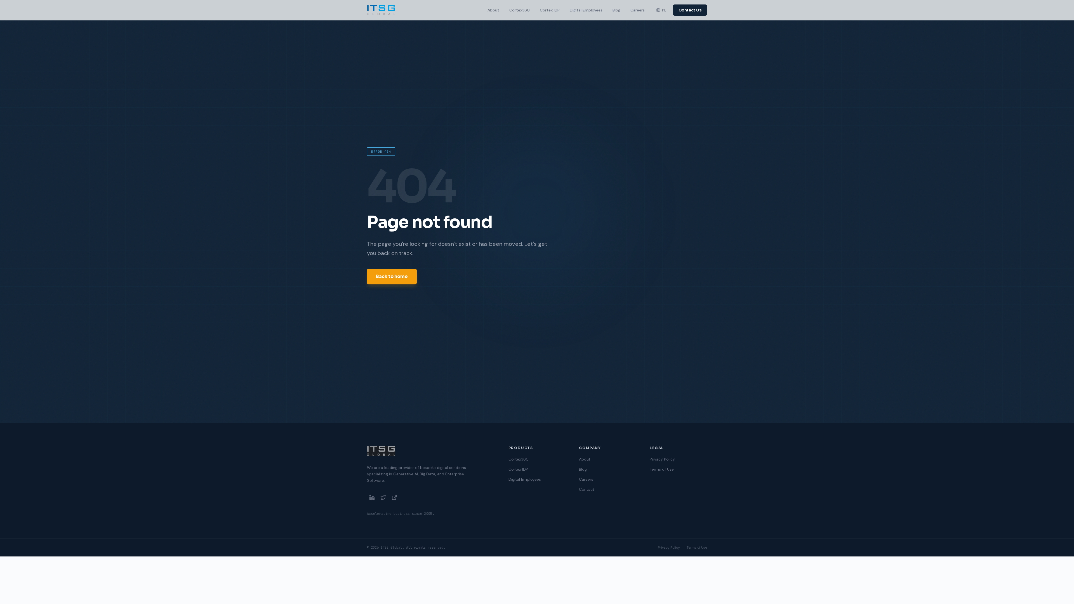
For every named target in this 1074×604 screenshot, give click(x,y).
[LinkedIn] (372, 497)
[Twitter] (383, 497)
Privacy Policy (662, 459)
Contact (586, 489)
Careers (637, 10)
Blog (616, 10)
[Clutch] (394, 497)
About (493, 10)
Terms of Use (662, 469)
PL (664, 10)
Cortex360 (519, 10)
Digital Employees (586, 10)
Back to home (392, 276)
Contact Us (690, 10)
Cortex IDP (550, 10)
